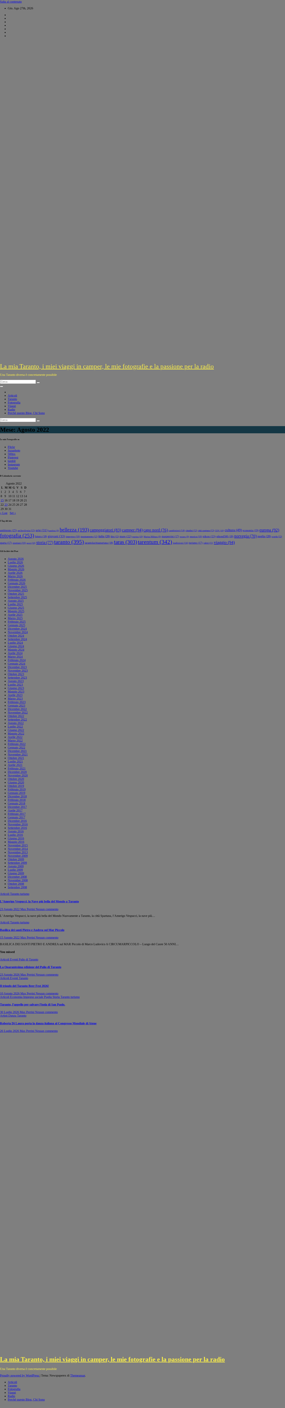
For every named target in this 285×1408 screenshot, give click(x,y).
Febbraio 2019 (17, 789)
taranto (69, 542)
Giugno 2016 (16, 838)
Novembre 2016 (18, 824)
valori (208, 543)
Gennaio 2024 (16, 663)
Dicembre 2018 (17, 796)
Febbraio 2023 (17, 702)
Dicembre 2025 (17, 586)
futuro (41, 536)
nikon (209, 536)
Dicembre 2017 (17, 807)
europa (269, 529)
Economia (16, 997)
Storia (56, 997)
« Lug (3, 513)
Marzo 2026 (15, 576)
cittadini (191, 530)
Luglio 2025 (15, 604)
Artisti (4, 1015)
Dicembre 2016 (17, 821)
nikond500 (224, 536)
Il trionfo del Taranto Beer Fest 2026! (24, 986)
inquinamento (89, 536)
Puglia (48, 997)
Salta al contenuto (11, 1)
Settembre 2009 (17, 862)
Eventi (14, 959)
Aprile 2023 (15, 695)
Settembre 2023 (17, 677)
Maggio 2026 (16, 569)
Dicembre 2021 (17, 751)
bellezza (74, 529)
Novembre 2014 (18, 848)
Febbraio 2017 (17, 814)
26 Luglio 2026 (10, 1031)
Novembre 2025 (18, 590)
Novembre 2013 (18, 852)
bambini (53, 531)
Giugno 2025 (16, 607)
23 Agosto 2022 (10, 909)
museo (184, 537)
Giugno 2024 (16, 646)
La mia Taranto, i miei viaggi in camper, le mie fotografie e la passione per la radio (107, 366)
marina (137, 536)
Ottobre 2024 (16, 635)
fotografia (17, 536)
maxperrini (170, 536)
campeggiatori (105, 530)
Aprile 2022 (15, 737)
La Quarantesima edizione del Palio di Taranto (30, 967)
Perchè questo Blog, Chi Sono (26, 413)
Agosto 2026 (16, 558)
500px (12, 454)
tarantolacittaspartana (99, 542)
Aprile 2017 (15, 810)
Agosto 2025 (16, 600)
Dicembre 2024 (17, 628)
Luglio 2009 (15, 869)
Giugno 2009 (16, 873)
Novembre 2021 (18, 754)
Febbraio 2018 (17, 800)
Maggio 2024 (16, 649)
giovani (56, 536)
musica (196, 536)
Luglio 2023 (15, 684)
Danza (12, 1015)
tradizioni (180, 543)
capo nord (155, 530)
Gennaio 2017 (16, 817)
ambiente (8, 530)
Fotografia (14, 402)
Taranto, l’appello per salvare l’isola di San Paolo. (32, 1004)
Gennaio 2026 (16, 583)
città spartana (206, 530)
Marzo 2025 (15, 618)
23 (6, 504)
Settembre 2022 (17, 719)
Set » (13, 513)
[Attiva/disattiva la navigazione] (1, 386)
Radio (11, 409)
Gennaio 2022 (16, 747)
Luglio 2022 (15, 726)
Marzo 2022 (15, 740)
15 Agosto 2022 (10, 937)
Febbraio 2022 (17, 744)
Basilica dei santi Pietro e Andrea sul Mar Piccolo (32, 930)
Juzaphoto (14, 450)
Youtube (13, 468)
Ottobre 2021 (16, 758)
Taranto (12, 399)
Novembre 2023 (18, 670)
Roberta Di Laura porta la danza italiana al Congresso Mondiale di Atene (48, 1023)
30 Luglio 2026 (10, 1012)
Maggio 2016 (16, 841)
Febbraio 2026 (17, 579)
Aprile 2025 (15, 614)
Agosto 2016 (16, 831)
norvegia (245, 536)
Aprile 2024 (15, 653)
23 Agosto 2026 (10, 974)
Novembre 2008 (18, 880)
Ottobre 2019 (16, 786)
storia (44, 542)
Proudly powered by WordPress (20, 1375)
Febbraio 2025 (17, 621)
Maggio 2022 (16, 733)
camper (132, 529)
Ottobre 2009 (16, 859)
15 (2, 500)
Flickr (11, 447)
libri (115, 536)
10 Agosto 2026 (10, 993)
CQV (219, 530)
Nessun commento (47, 909)
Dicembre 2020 (17, 772)
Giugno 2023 (16, 688)
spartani (19, 542)
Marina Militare (152, 537)
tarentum (155, 542)
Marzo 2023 (15, 698)
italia (104, 536)
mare (125, 536)
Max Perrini (28, 909)
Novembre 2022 (18, 712)
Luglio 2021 (15, 761)
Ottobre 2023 (16, 674)
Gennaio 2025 (16, 625)
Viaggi (12, 406)
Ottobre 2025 (16, 593)
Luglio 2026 (15, 562)
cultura (233, 530)
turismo (196, 542)
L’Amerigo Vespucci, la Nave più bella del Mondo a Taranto (39, 901)
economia (251, 530)
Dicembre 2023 (17, 667)
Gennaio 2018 (16, 803)
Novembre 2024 (18, 632)
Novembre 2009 (18, 855)
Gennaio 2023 (16, 705)
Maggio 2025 (16, 611)
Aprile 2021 (15, 765)
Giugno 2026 (16, 565)
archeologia (26, 530)
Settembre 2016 (17, 828)
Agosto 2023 (16, 681)
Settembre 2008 (17, 887)
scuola (277, 536)
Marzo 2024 (15, 656)
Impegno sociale (33, 997)
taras (125, 542)
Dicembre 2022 (17, 709)
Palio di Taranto (28, 959)
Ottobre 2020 (16, 779)
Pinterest (13, 457)
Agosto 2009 (16, 866)
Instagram (14, 464)
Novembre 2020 (18, 775)
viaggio (224, 542)
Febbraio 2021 (17, 768)
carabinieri (177, 530)
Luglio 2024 (15, 642)
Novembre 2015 (18, 845)
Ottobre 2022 (16, 716)
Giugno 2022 (16, 730)
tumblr (12, 461)
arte (42, 530)
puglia (264, 536)
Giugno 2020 (16, 782)
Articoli (12, 395)
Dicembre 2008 (17, 876)
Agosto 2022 (16, 723)
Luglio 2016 (15, 834)
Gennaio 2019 (16, 793)
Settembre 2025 (17, 597)
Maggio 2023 (16, 691)
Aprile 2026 (15, 572)
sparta (6, 542)
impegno (73, 536)
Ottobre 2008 (16, 883)
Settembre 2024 (17, 639)
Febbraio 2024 (17, 660)
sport (31, 543)
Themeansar (77, 1375)
